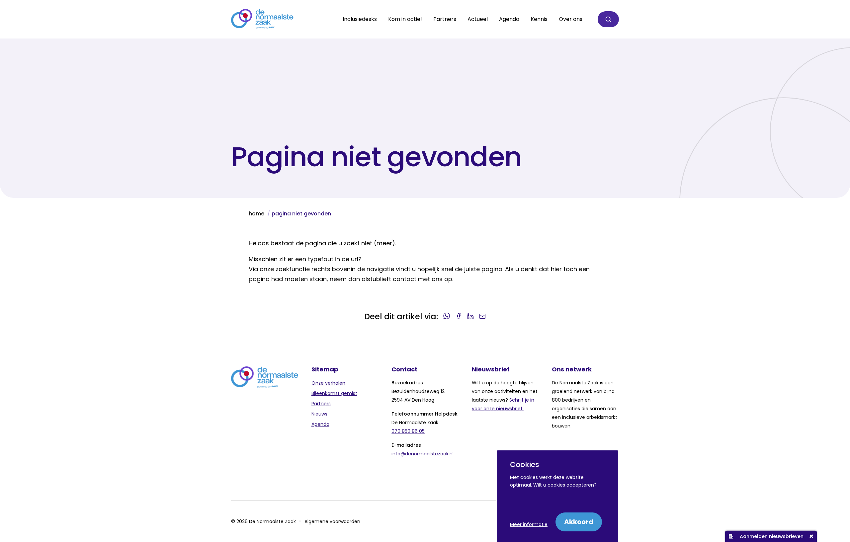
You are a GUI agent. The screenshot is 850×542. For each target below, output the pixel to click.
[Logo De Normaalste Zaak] (262, 19)
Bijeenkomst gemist (334, 393)
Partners (321, 403)
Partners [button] (444, 19)
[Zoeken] (608, 19)
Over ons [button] (570, 19)
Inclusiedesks (360, 19)
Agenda (509, 19)
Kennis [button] (539, 19)
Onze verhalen (328, 383)
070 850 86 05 (408, 431)
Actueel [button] (478, 19)
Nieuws (319, 414)
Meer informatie (529, 524)
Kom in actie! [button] (405, 19)
